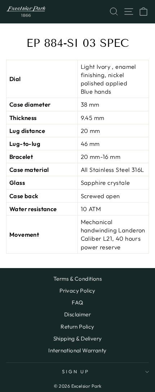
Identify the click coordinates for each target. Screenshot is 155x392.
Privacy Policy (77, 290)
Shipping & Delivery (77, 338)
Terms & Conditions (77, 278)
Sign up (76, 371)
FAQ (77, 302)
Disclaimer (77, 314)
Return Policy (77, 326)
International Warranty (77, 350)
